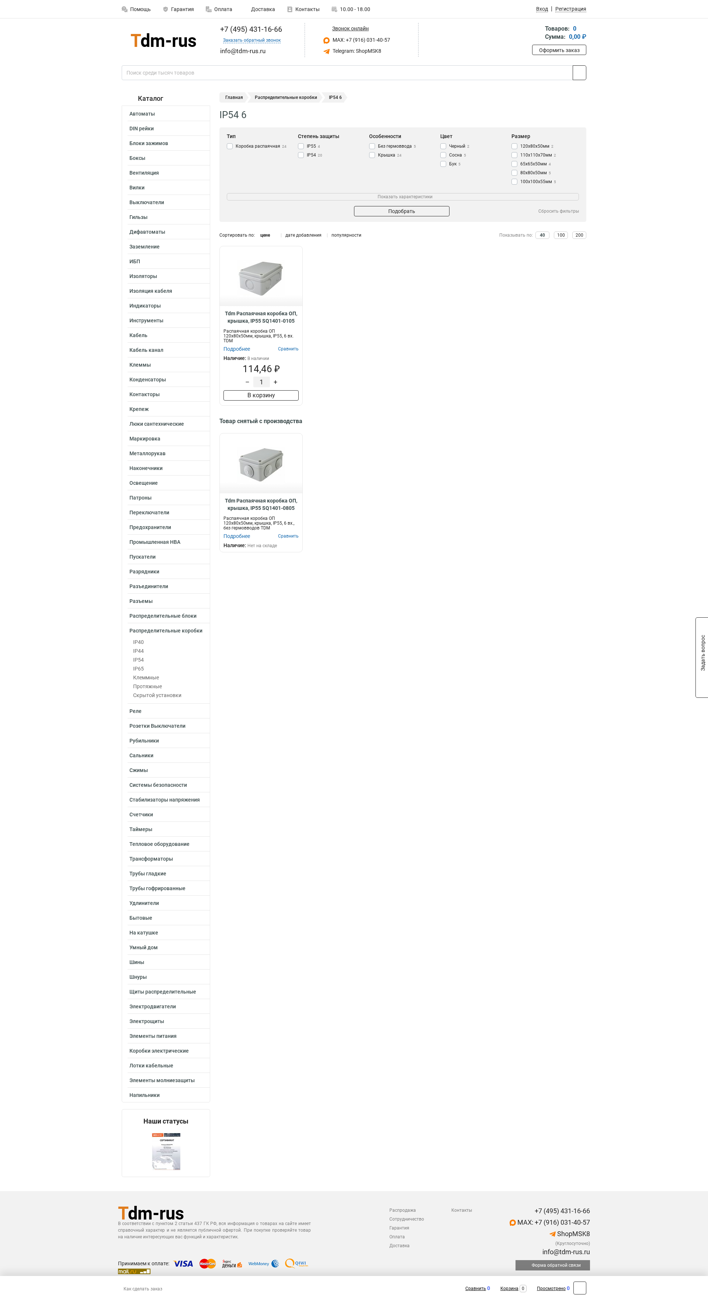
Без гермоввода (397, 146)
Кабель (138, 335)
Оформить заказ (559, 50)
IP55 (313, 146)
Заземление (144, 247)
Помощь (140, 9)
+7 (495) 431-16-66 (250, 29)
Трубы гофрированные (157, 888)
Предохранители (150, 527)
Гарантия (182, 9)
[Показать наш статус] (166, 1151)
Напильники (144, 1095)
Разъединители (148, 586)
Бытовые (140, 918)
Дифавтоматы (147, 232)
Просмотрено (551, 1288)
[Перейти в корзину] (537, 33)
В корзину (261, 395)
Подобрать (401, 211)
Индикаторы (145, 306)
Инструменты (146, 320)
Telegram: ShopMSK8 (356, 51)
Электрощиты (146, 1021)
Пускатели (142, 557)
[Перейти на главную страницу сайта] (163, 40)
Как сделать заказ (143, 1289)
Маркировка (144, 439)
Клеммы (140, 365)
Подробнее (236, 349)
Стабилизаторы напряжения (164, 800)
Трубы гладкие (147, 874)
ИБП (134, 261)
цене (265, 235)
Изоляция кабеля (150, 291)
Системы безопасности (158, 785)
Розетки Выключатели (157, 726)
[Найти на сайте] (579, 72)
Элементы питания (153, 1036)
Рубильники (144, 741)
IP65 (138, 669)
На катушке (143, 933)
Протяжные (147, 686)
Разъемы (141, 601)
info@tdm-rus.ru (565, 1252)
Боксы (137, 158)
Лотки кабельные (151, 1066)
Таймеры (140, 829)
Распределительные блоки (163, 616)
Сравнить (475, 1288)
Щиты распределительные (162, 992)
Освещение (143, 483)
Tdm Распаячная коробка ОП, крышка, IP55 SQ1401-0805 (261, 504)
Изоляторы (143, 276)
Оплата (223, 9)
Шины (136, 962)
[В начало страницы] (579, 1288)
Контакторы (144, 394)
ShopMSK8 (573, 1234)
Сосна (457, 155)
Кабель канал (146, 350)
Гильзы (138, 217)
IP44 (138, 651)
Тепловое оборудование (159, 844)
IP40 (138, 642)
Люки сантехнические (156, 424)
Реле (135, 711)
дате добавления (303, 235)
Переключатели (149, 512)
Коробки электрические (159, 1051)
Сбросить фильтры (558, 211)
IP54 (138, 660)
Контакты (307, 9)
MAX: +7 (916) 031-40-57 (361, 40)
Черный (459, 146)
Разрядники (144, 571)
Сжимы (138, 770)
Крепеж (139, 409)
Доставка (262, 9)
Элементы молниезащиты (162, 1080)
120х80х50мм (536, 146)
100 (561, 235)
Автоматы (142, 114)
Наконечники (146, 468)
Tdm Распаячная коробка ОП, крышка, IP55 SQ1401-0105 (261, 317)
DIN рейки (141, 128)
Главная (234, 97)
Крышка (390, 155)
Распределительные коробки (165, 631)
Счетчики (141, 814)
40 (542, 235)
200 (579, 235)
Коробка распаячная (261, 146)
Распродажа (402, 1210)
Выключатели (146, 202)
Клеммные (146, 677)
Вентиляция (144, 173)
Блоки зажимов (148, 143)
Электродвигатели (152, 1006)
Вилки (137, 188)
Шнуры (138, 977)
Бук (455, 164)
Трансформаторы (151, 859)
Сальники (141, 755)
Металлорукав (147, 453)
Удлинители (144, 903)
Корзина (509, 1288)
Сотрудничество (406, 1219)
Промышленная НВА (154, 542)
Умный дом (143, 947)
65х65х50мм (535, 164)
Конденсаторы (147, 380)
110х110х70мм (538, 155)
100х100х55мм (538, 181)
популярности (346, 235)
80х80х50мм (535, 172)
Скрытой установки (157, 695)
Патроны (140, 498)
